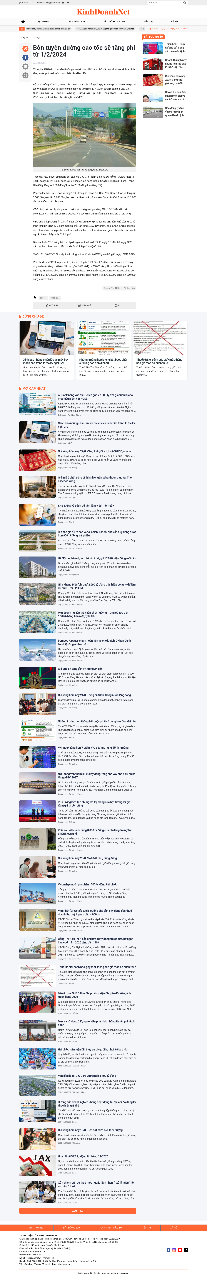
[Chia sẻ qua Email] (25, 66)
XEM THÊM (77, 1211)
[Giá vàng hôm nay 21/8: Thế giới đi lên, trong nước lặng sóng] (37, 704)
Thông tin (72, 497)
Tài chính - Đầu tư (74, 415)
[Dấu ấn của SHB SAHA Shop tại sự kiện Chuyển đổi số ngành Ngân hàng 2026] (37, 1002)
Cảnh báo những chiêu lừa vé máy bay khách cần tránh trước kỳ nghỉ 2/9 (45, 361)
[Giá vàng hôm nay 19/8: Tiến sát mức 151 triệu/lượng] (37, 1139)
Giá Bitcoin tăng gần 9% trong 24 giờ (80, 668)
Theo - (119, 288)
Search (185, 3)
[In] (25, 75)
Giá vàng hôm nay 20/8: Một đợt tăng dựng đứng (87, 858)
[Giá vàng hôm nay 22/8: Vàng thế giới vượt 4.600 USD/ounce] (37, 460)
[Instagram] (174, 1250)
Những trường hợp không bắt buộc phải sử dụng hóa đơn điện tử (103, 361)
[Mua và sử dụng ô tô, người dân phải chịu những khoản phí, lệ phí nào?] (37, 1030)
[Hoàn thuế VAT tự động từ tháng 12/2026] (37, 1165)
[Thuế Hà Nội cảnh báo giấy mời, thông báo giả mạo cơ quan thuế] (160, 338)
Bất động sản (74, 575)
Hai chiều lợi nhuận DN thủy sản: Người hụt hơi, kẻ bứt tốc (92, 1049)
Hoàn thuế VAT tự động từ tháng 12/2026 (83, 1156)
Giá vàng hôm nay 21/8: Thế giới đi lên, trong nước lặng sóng (94, 695)
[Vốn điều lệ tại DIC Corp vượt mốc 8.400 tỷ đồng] (37, 1085)
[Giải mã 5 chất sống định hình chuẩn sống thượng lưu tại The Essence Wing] (37, 487)
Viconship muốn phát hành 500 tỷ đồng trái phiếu (87, 884)
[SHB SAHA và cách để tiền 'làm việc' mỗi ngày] (37, 515)
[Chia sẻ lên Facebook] (25, 58)
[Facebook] (168, 1250)
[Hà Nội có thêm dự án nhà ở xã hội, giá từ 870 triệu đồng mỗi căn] (37, 567)
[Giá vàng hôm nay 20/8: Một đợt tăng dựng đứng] (37, 867)
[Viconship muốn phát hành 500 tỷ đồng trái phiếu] (37, 893)
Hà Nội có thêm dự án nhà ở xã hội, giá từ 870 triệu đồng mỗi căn (97, 558)
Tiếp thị (71, 522)
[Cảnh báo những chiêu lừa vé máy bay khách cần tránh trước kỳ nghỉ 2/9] (47, 338)
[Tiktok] (186, 1250)
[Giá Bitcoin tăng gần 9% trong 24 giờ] (37, 678)
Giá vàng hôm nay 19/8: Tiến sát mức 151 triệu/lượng (90, 1130)
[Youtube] (180, 1250)
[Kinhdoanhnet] (103, 11)
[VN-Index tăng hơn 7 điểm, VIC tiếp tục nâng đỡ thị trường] (37, 757)
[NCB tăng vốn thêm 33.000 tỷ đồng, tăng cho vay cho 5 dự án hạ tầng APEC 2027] (37, 783)
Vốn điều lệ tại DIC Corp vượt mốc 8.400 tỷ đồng (87, 1075)
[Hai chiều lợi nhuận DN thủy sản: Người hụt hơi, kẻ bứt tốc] (37, 1058)
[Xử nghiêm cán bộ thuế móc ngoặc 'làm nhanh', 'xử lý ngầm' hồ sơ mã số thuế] (37, 1192)
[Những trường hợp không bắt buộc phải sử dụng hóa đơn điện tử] (103, 338)
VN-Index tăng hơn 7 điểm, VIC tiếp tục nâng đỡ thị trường (93, 747)
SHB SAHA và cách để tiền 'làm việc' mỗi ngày (86, 505)
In (118, 305)
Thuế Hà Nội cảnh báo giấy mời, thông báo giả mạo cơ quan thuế (159, 361)
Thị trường (73, 468)
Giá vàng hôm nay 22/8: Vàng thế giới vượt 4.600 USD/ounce (78, 29)
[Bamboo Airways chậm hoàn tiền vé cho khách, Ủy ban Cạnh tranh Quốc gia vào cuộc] (37, 650)
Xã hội (24, 352)
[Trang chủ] (23, 21)
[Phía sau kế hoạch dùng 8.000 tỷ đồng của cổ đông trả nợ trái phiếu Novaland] (37, 839)
